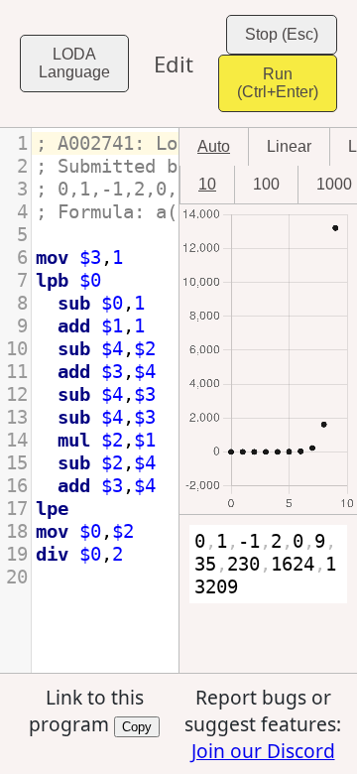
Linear (289, 146)
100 (266, 184)
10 (207, 184)
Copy (137, 725)
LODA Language (74, 63)
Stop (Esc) (281, 34)
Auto (213, 146)
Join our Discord (263, 750)
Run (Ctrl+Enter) (277, 82)
